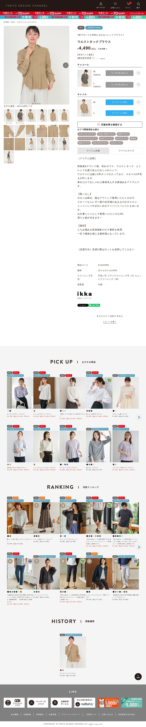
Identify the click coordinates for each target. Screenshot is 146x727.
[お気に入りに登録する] (138, 73)
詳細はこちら (102, 58)
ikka (13, 22)
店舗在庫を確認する (111, 124)
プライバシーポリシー (70, 714)
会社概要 (14, 714)
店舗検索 (27, 714)
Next (66, 65)
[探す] (138, 5)
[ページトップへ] (138, 676)
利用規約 (40, 714)
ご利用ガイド (91, 714)
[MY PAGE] (101, 5)
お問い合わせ (107, 714)
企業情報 (52, 714)
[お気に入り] (115, 5)
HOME (6, 22)
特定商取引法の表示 (126, 714)
